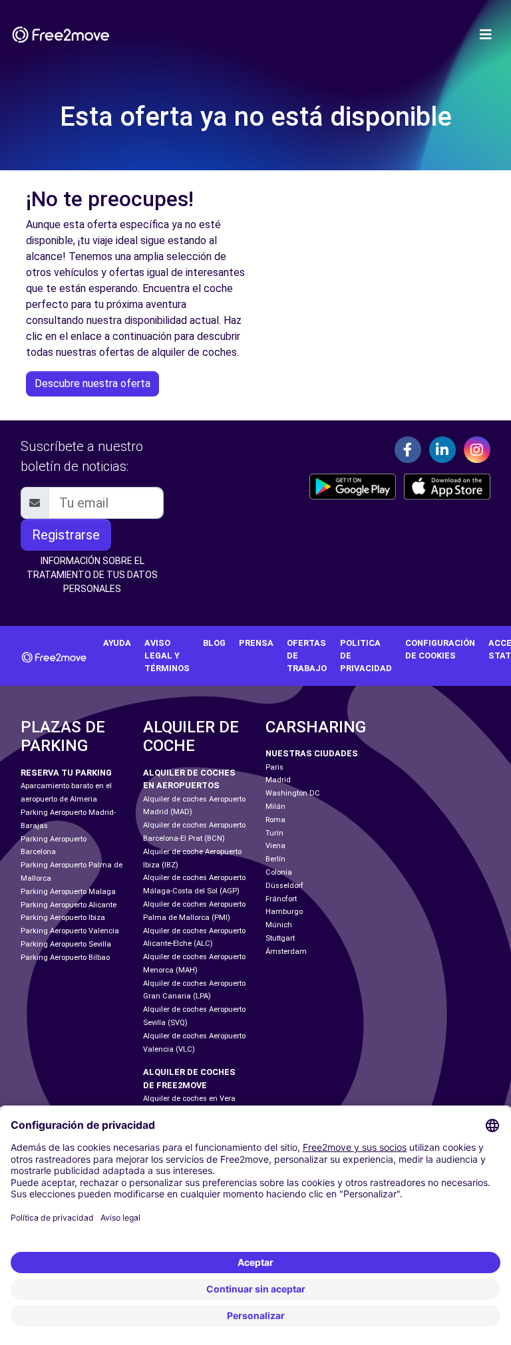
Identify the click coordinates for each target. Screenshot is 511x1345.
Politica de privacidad (366, 655)
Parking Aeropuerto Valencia (70, 931)
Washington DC (292, 793)
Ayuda (117, 643)
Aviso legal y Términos (167, 655)
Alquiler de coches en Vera (189, 1098)
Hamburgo (284, 911)
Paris (274, 767)
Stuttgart (280, 938)
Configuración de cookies (440, 649)
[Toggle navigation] (485, 35)
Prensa (256, 643)
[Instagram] (477, 449)
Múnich (278, 925)
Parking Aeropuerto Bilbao (65, 957)
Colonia (278, 872)
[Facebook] (408, 449)
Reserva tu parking (66, 773)
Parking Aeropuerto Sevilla (66, 944)
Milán (275, 806)
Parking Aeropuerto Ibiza (63, 917)
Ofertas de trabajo (307, 655)
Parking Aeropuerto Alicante (68, 905)
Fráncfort (281, 899)
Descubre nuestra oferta (92, 383)
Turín (274, 833)
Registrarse (66, 535)
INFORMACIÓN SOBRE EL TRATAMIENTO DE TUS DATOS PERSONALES (92, 574)
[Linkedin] (442, 449)
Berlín (275, 859)
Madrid (278, 780)
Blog (214, 643)
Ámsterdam (286, 951)
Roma (275, 820)
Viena (275, 845)
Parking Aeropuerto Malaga (68, 891)
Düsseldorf (284, 885)
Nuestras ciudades (311, 753)
